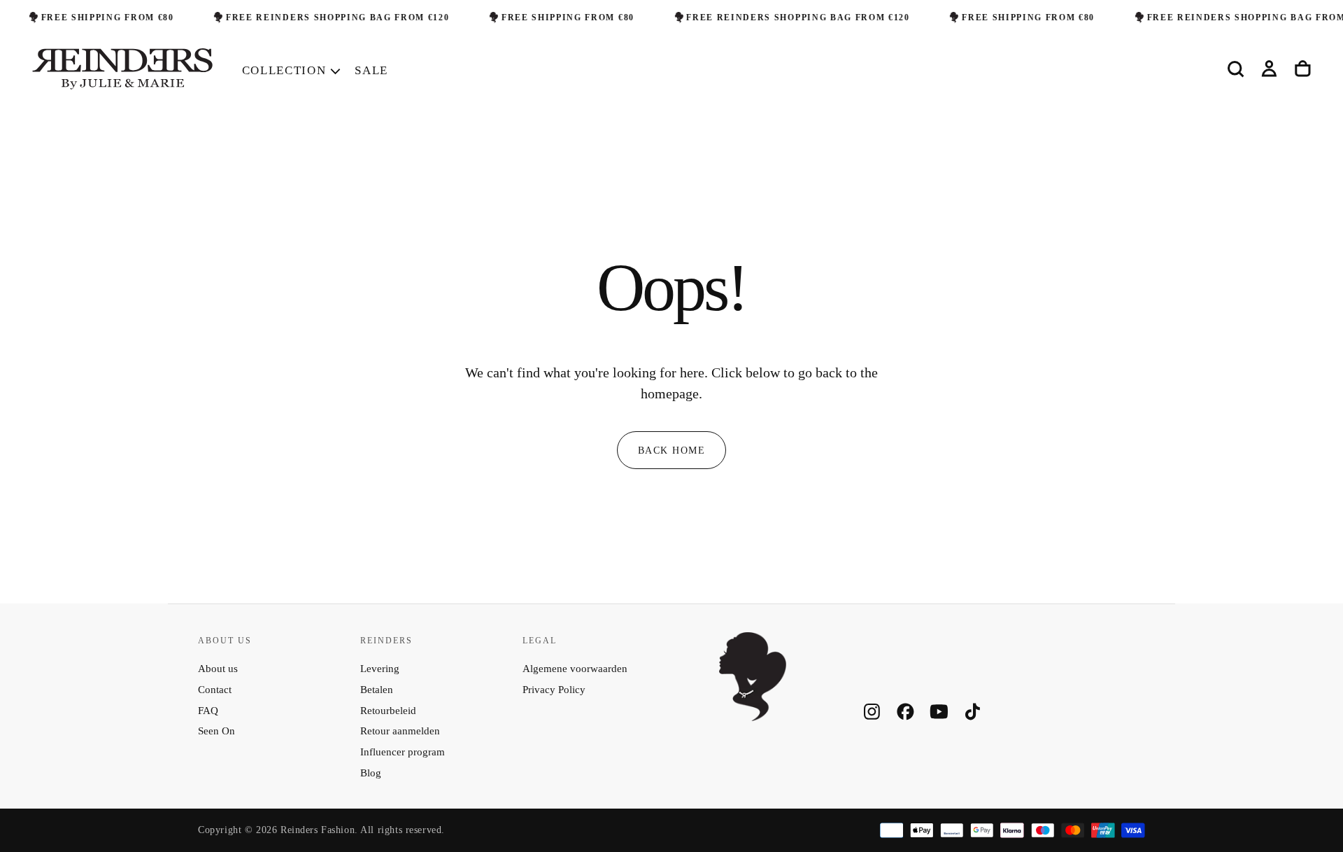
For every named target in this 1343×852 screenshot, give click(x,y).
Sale (371, 70)
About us (218, 668)
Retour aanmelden (400, 730)
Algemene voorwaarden (575, 668)
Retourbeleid (388, 710)
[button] (1235, 69)
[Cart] (1303, 69)
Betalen (376, 689)
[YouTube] (939, 711)
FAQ (208, 710)
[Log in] (1269, 69)
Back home (671, 450)
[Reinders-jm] (752, 676)
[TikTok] (972, 711)
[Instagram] (872, 711)
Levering (379, 668)
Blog (370, 772)
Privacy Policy (554, 689)
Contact (215, 689)
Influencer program (402, 751)
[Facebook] (905, 711)
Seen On (216, 730)
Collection (284, 70)
